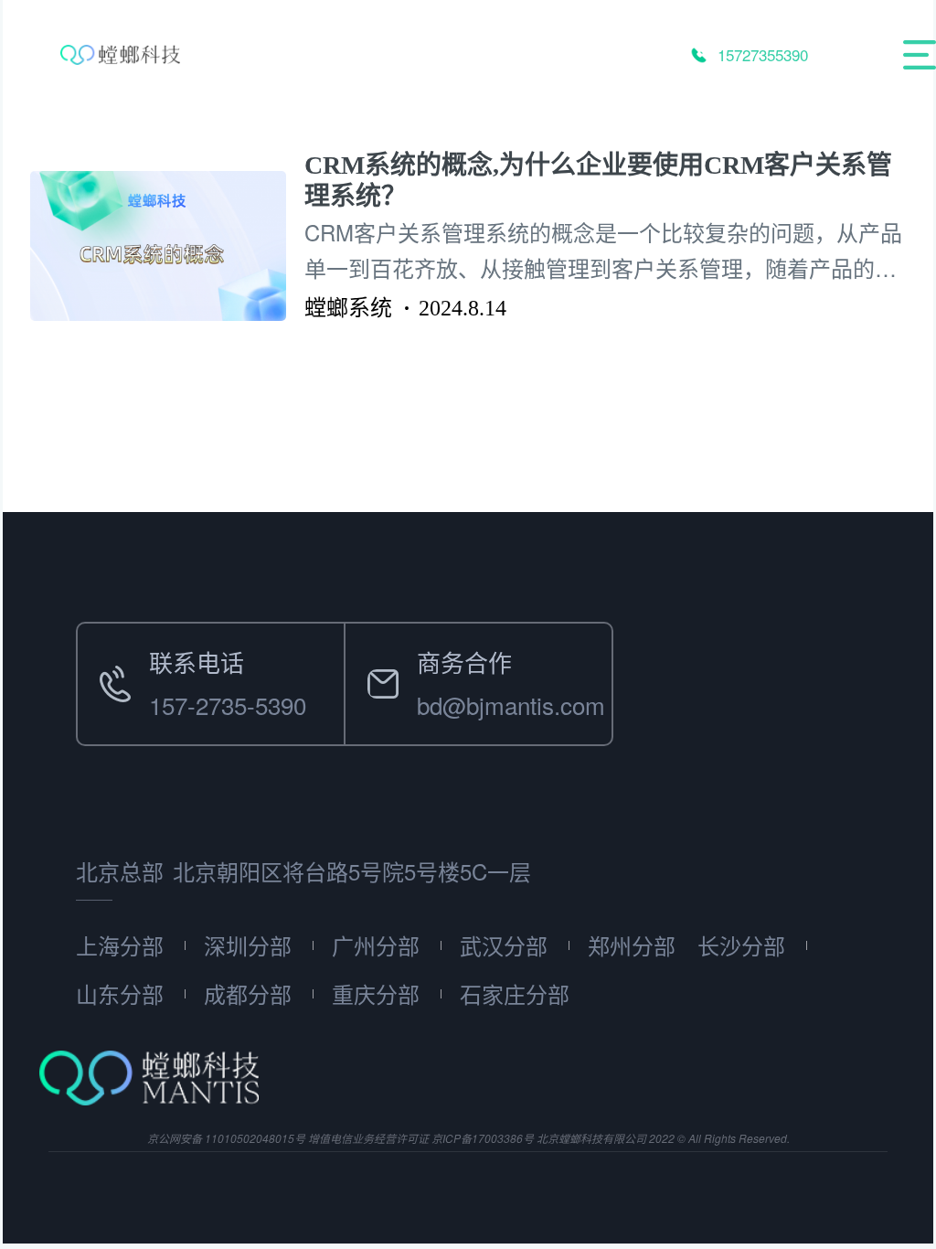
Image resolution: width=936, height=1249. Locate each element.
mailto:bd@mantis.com (465, 644)
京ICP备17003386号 (482, 1138)
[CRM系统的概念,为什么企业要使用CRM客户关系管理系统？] (167, 246)
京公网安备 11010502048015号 (226, 1138)
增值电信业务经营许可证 (368, 1138)
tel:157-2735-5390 (172, 644)
